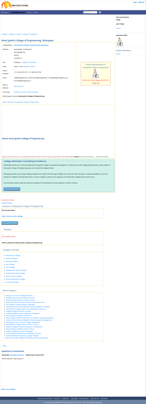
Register (141, 2)
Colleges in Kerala (15, 34)
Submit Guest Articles (45, 398)
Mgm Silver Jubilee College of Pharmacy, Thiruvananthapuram (27, 338)
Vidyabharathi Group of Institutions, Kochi (20, 298)
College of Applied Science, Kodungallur (19, 331)
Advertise (104, 398)
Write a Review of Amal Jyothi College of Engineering (21, 102)
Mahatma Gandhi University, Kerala (26, 92)
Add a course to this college (12, 216)
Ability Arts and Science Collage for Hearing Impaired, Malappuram (29, 320)
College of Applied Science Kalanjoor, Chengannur (23, 313)
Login (135, 2)
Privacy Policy (83, 398)
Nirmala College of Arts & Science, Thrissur (20, 300)
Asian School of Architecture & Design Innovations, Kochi (25, 302)
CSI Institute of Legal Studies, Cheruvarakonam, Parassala (25, 309)
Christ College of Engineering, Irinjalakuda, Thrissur (23, 333)
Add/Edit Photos (6, 203)
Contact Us (65, 398)
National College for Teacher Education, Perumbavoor (24, 327)
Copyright (74, 398)
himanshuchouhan (17, 355)
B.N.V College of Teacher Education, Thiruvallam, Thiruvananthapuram (30, 318)
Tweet (4, 346)
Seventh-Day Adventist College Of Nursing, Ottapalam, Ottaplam (28, 307)
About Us (57, 398)
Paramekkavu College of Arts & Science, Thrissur (22, 324)
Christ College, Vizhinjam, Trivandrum (19, 316)
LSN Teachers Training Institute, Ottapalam (20, 304)
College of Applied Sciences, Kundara (18, 311)
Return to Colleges (8, 389)
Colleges (4, 34)
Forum (29, 12)
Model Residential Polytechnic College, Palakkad (22, 336)
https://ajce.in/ (19, 86)
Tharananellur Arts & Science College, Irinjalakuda (23, 322)
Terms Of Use (94, 398)
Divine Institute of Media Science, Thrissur (20, 329)
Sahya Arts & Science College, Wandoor (19, 296)
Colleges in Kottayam (29, 34)
